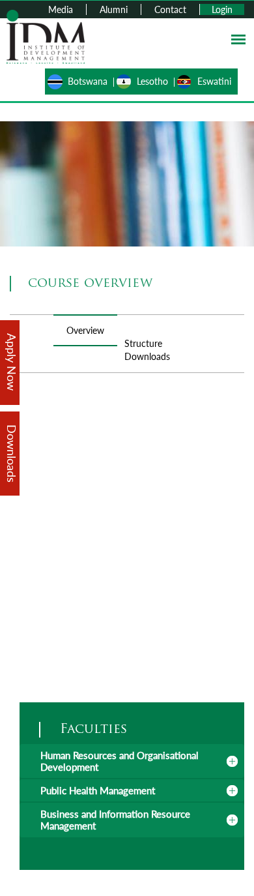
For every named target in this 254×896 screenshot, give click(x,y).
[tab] (132, 761)
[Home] (46, 35)
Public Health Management (97, 790)
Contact (170, 9)
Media (60, 9)
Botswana (87, 81)
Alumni (114, 9)
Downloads (147, 356)
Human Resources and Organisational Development (119, 761)
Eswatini (214, 81)
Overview (85, 330)
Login (222, 9)
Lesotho (152, 81)
